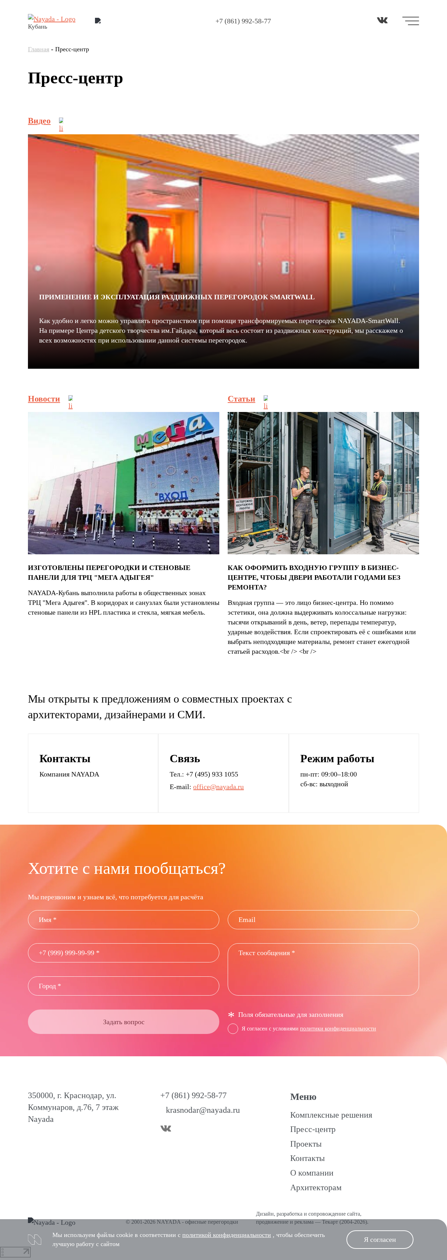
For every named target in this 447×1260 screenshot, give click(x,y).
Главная (38, 49)
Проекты (306, 1143)
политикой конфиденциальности (226, 1234)
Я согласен (380, 1239)
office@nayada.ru (218, 786)
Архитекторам (316, 1187)
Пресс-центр (313, 1129)
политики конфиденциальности (338, 1029)
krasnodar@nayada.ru (203, 1110)
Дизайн (265, 1214)
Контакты (307, 1158)
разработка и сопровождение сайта (318, 1214)
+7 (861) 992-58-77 (243, 21)
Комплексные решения (331, 1114)
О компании (312, 1172)
